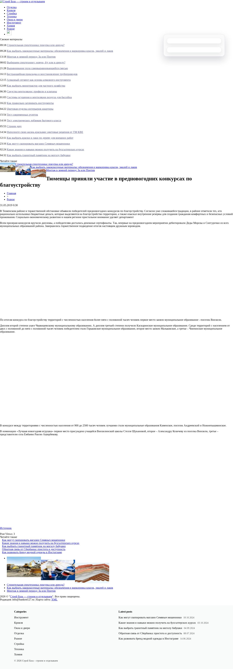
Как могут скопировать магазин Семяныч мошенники (38, 143)
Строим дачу (14, 126)
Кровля (11, 10)
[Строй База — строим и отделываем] (22, 1)
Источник (6, 528)
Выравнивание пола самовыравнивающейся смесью (37, 68)
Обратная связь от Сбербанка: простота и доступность (33, 549)
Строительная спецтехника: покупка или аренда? (35, 45)
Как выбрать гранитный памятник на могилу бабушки (38, 155)
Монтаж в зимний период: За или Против (31, 56)
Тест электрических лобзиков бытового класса (34, 120)
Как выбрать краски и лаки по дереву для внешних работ (40, 137)
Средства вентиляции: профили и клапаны (32, 91)
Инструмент (14, 22)
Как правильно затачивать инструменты (30, 103)
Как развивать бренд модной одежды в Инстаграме (32, 552)
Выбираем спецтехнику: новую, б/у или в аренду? (36, 62)
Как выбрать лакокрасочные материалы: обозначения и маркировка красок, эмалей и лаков (60, 50)
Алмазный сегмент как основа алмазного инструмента (39, 79)
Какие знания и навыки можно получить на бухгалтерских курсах (45, 149)
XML (54, 599)
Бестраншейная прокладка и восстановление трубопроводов (42, 74)
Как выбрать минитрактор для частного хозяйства (36, 85)
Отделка (12, 7)
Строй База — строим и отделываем (31, 596)
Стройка (12, 13)
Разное (11, 28)
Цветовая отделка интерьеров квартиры (30, 108)
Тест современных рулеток (22, 114)
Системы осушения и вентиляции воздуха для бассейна (39, 97)
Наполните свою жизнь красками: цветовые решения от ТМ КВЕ (45, 132)
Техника (12, 16)
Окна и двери (15, 19)
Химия (11, 25)
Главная (11, 193)
